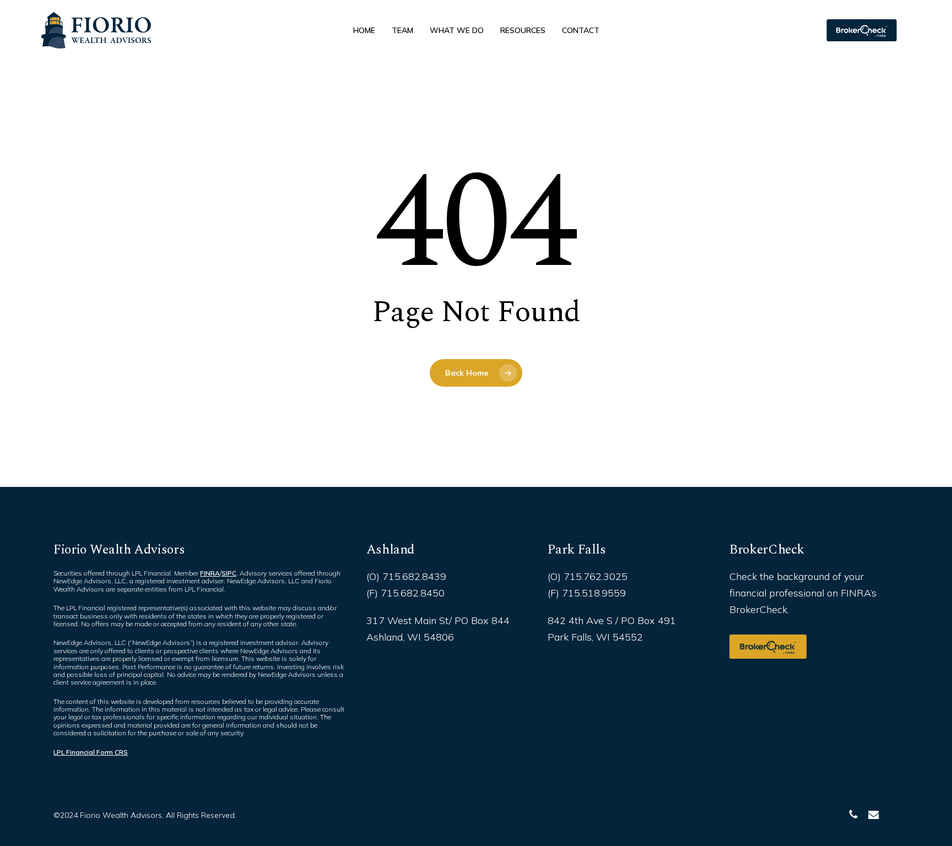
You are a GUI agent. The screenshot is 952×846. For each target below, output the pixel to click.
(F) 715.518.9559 (587, 593)
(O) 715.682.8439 (406, 576)
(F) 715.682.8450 (405, 593)
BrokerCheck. (759, 609)
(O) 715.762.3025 (588, 576)
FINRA (210, 573)
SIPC (228, 573)
